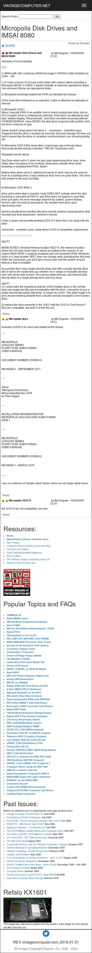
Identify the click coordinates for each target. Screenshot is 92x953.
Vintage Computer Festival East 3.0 (25, 814)
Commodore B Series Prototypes (24, 817)
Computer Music (15, 871)
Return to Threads (78, 43)
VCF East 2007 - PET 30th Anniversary (27, 837)
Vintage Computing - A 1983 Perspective (27, 851)
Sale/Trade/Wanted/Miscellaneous (24, 552)
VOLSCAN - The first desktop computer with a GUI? (34, 820)
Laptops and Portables (18, 854)
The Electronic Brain (17, 841)
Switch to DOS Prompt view (21, 562)
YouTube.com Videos (18, 549)
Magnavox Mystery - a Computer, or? (26, 827)
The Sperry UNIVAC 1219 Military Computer (29, 834)
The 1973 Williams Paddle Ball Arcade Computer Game (35, 831)
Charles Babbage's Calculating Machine (27, 847)
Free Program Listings (18, 868)
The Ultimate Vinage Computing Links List (28, 559)
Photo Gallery (14, 556)
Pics (3, 67)
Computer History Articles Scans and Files (28, 546)
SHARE (9, 45)
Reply (6, 313)
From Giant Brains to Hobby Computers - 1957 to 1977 (35, 857)
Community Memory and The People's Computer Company (37, 844)
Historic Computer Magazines (22, 861)
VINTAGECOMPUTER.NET (26, 5)
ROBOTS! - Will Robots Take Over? (25, 824)
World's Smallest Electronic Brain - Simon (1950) (32, 864)
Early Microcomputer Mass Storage (25, 878)
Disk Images (13, 542)
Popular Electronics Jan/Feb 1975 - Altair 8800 (31, 874)
